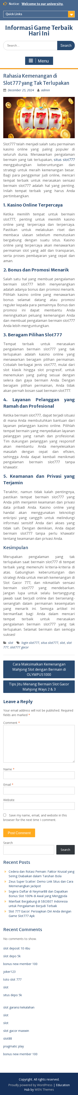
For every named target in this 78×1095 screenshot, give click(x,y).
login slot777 (30, 643)
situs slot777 (64, 159)
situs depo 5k (12, 995)
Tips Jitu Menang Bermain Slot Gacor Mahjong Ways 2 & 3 (39, 687)
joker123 (9, 972)
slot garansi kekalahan (18, 1007)
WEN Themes (44, 1089)
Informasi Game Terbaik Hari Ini (39, 30)
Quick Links (14, 14)
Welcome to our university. (42, 4)
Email (8, 784)
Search (8, 843)
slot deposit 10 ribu (16, 948)
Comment (11, 723)
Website (9, 800)
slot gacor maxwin (16, 1031)
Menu (43, 61)
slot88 (7, 1038)
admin (45, 90)
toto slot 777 (12, 979)
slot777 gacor (19, 647)
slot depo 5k (12, 956)
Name (9, 769)
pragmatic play (13, 1046)
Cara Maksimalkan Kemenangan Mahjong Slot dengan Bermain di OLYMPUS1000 (39, 669)
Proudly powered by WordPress (30, 1085)
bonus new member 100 (20, 964)
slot (10, 643)
